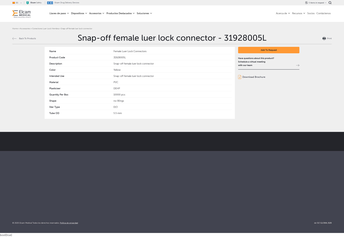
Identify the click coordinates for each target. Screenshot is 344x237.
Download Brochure (253, 77)
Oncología (97, 205)
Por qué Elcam (179, 194)
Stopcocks (17, 194)
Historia (176, 216)
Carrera (175, 212)
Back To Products (27, 38)
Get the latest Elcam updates (109, 155)
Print (329, 38)
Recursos (297, 13)
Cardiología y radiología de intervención (111, 201)
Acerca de (281, 13)
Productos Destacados (119, 13)
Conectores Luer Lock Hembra (45, 28)
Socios (311, 13)
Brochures (257, 194)
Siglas (254, 205)
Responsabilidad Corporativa (186, 201)
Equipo (175, 209)
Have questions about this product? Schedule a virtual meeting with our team (256, 61)
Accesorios (95, 13)
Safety (36, 2)
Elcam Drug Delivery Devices (66, 2)
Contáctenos (323, 13)
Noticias (256, 209)
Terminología (258, 201)
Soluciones (143, 13)
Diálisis (95, 198)
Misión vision (178, 198)
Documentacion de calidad (265, 198)
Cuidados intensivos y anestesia (107, 194)
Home (15, 28)
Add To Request (269, 50)
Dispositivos (77, 13)
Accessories (25, 28)
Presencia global (180, 205)
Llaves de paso (57, 13)
